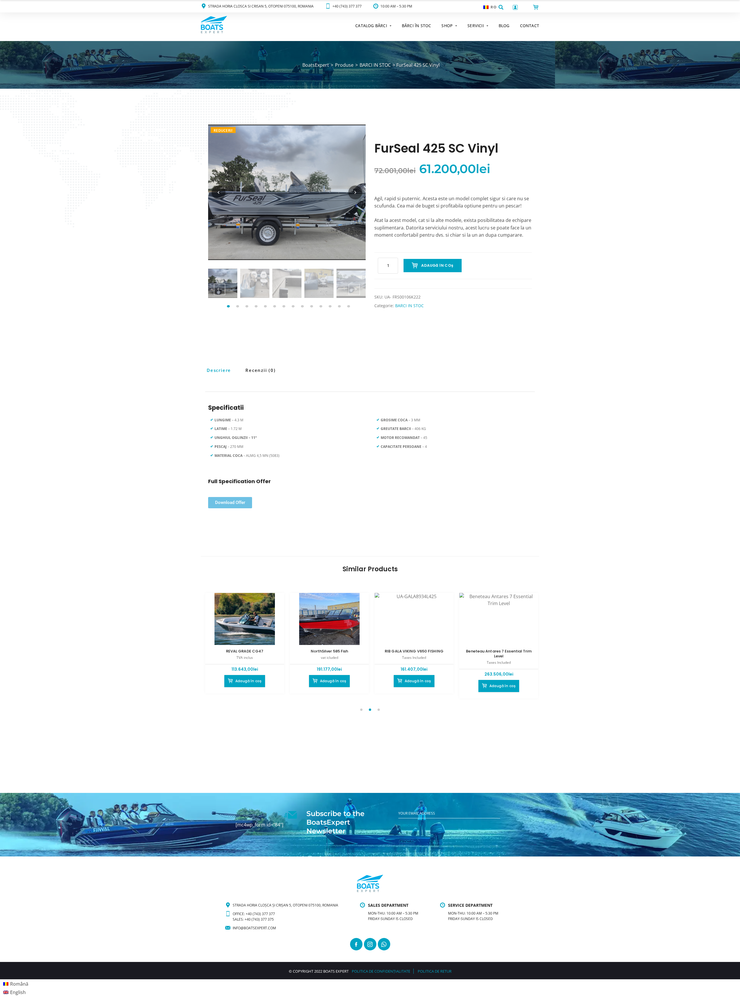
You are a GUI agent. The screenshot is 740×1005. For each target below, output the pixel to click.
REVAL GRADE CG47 (245, 651)
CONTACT (529, 25)
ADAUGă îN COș (437, 265)
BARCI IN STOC (409, 305)
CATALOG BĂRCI (371, 25)
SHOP (447, 25)
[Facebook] (356, 944)
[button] (500, 7)
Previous (219, 289)
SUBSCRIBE (407, 825)
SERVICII (475, 25)
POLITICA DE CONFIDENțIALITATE (381, 971)
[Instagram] (370, 944)
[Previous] (218, 192)
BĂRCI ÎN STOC (416, 25)
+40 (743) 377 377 (347, 6)
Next (354, 289)
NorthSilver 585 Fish (329, 651)
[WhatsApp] (384, 944)
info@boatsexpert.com (254, 928)
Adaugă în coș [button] (248, 680)
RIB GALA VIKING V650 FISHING (414, 651)
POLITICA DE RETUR (435, 971)
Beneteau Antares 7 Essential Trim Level (498, 653)
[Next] (355, 192)
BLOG (504, 25)
